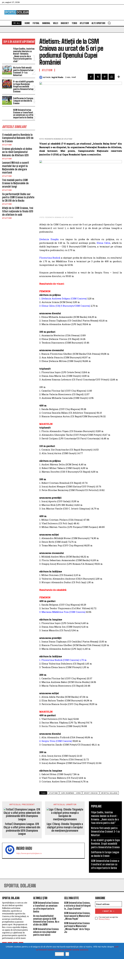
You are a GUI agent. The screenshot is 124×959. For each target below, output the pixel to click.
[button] (109, 23)
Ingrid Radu (57, 77)
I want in (107, 911)
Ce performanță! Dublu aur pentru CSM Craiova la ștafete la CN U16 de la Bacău (18, 197)
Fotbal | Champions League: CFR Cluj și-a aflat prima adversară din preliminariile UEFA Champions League (22, 828)
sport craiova (91, 793)
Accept (59, 954)
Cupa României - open (71, 793)
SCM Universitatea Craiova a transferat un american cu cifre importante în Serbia (23, 114)
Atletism (7, 145)
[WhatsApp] (112, 77)
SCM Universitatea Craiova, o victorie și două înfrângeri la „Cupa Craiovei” (77, 905)
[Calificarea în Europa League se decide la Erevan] (7, 100)
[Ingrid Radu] (41, 77)
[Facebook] (91, 77)
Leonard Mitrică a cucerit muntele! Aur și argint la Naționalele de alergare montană (15, 167)
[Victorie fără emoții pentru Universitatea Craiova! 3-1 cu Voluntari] (7, 70)
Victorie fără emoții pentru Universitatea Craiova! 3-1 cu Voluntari (23, 71)
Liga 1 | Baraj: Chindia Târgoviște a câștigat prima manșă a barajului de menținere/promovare (65, 827)
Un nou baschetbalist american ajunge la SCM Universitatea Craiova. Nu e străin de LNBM (46, 920)
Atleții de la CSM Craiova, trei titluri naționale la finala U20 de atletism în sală (17, 211)
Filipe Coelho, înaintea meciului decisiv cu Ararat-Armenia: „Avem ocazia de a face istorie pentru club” (23, 55)
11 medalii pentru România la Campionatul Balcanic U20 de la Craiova (17, 138)
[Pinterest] (105, 77)
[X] (120, 951)
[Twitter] (98, 77)
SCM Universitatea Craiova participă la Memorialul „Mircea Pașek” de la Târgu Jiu (77, 927)
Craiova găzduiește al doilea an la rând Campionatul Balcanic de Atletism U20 (17, 152)
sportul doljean (109, 793)
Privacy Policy (104, 919)
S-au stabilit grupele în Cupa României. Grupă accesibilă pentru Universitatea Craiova (23, 86)
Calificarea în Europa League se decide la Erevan (23, 101)
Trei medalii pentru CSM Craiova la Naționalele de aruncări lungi (15, 183)
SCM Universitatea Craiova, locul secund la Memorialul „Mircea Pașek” (77, 916)
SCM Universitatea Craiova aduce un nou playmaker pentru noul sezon (46, 932)
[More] (119, 77)
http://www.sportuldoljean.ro (29, 853)
